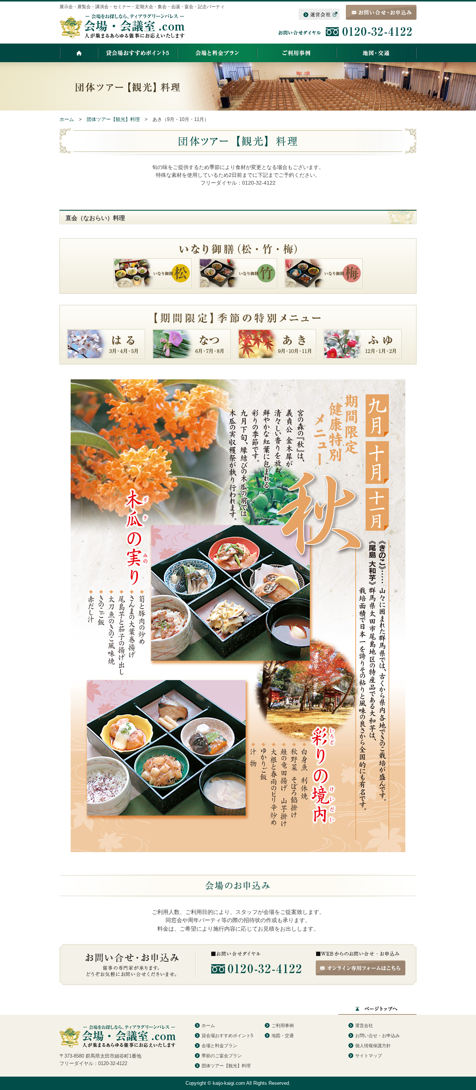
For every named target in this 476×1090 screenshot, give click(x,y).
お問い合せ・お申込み (377, 1035)
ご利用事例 (282, 1025)
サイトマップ (368, 1055)
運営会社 (364, 1025)
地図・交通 (282, 1035)
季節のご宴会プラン (222, 1055)
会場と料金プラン (219, 1045)
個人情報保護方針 (373, 1045)
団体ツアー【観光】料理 (226, 1065)
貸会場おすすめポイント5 (227, 1035)
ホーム (208, 1025)
